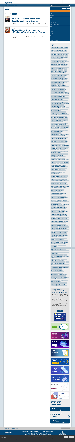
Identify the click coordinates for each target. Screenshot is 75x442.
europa (67, 264)
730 (68, 95)
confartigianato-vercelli (63, 215)
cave (64, 156)
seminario (59, 100)
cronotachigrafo (61, 117)
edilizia (58, 74)
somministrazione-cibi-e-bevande (56, 267)
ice (61, 99)
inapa (65, 75)
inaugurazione (53, 219)
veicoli (58, 163)
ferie (52, 79)
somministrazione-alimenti (63, 141)
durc (66, 113)
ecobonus (66, 74)
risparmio (63, 144)
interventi (55, 187)
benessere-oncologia (62, 264)
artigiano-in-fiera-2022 (55, 170)
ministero (52, 226)
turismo (56, 226)
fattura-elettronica (61, 104)
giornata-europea (54, 261)
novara (62, 65)
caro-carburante (58, 107)
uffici (52, 96)
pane (52, 147)
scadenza (52, 145)
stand (58, 149)
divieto (67, 159)
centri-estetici (66, 98)
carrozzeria (60, 187)
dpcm (65, 67)
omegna (62, 280)
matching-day (53, 225)
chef (60, 231)
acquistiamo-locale (64, 233)
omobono (64, 208)
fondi (52, 281)
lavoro (65, 65)
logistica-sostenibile (65, 217)
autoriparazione (56, 51)
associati (64, 187)
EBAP (52, 35)
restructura (53, 137)
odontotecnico (66, 161)
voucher (65, 69)
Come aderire (60, 310)
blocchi (58, 231)
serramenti (61, 75)
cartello (54, 243)
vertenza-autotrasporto (63, 142)
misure (61, 163)
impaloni (60, 124)
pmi (67, 102)
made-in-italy (66, 201)
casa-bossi (53, 161)
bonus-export (61, 226)
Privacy (63, 431)
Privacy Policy (54, 438)
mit (63, 235)
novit (57, 235)
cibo (51, 131)
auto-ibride (63, 210)
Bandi (52, 13)
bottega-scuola (53, 278)
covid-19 (63, 107)
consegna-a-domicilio (54, 201)
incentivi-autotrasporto (55, 193)
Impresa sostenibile (54, 40)
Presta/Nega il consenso (12, 439)
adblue (60, 165)
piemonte (60, 169)
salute (52, 121)
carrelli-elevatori (63, 259)
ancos (55, 54)
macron (52, 224)
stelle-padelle (53, 113)
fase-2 (67, 107)
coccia (63, 116)
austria (64, 204)
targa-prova (57, 127)
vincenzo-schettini (54, 285)
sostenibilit (53, 280)
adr (65, 116)
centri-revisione (64, 71)
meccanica (60, 156)
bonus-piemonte (57, 86)
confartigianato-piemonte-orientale (57, 48)
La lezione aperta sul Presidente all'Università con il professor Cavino (28, 31)
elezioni (52, 86)
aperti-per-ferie (53, 61)
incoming (66, 119)
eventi (62, 47)
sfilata (65, 254)
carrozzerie (59, 83)
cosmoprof (63, 249)
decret (63, 168)
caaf (64, 263)
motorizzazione (59, 200)
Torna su (63, 428)
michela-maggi (65, 267)
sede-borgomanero (60, 240)
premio (57, 280)
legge (64, 96)
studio (67, 147)
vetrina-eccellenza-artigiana (55, 102)
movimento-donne (54, 78)
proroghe (67, 134)
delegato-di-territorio (54, 156)
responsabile (63, 166)
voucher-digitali (62, 149)
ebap (57, 50)
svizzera (66, 109)
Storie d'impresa (54, 26)
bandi (52, 256)
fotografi (52, 71)
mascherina (53, 176)
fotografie (63, 211)
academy (56, 165)
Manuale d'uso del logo (62, 434)
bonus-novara (53, 218)
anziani (66, 238)
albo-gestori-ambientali (58, 256)
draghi (67, 266)
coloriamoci (66, 221)
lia (56, 198)
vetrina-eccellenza (54, 245)
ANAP (52, 33)
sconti (52, 235)
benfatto (61, 242)
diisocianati (53, 90)
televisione (53, 182)
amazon (58, 243)
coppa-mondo (63, 222)
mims (62, 176)
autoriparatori (53, 89)
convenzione (60, 68)
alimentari (55, 72)
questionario (63, 284)
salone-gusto (58, 284)
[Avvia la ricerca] (69, 5)
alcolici (64, 256)
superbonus (63, 85)
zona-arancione (65, 100)
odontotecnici (62, 53)
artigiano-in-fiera (58, 71)
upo (61, 74)
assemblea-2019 (65, 180)
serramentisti (57, 138)
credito (67, 103)
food (64, 169)
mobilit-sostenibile (60, 140)
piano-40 (65, 240)
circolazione (53, 126)
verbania (52, 169)
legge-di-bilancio (60, 190)
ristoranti (60, 274)
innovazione (66, 226)
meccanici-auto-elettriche (55, 282)
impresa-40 (60, 232)
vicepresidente (65, 154)
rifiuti (68, 61)
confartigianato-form (59, 161)
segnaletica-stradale (63, 197)
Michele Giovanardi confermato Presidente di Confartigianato (26, 19)
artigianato (67, 92)
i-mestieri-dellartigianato (63, 184)
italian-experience (54, 85)
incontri (59, 85)
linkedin (67, 127)
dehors (52, 208)
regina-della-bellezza (57, 249)
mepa (52, 141)
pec (54, 147)
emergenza (56, 117)
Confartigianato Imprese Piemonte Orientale (9, 2)
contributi (56, 57)
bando (63, 62)
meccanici (59, 145)
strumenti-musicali (64, 282)
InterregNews (53, 22)
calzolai (67, 81)
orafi (67, 130)
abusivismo (58, 95)
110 (68, 67)
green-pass (61, 57)
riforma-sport (53, 269)
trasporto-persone (60, 238)
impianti (62, 271)
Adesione (59, 2)
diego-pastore (53, 151)
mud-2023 (53, 232)
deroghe (52, 165)
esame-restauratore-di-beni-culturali (57, 254)
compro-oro (56, 162)
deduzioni (61, 138)
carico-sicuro (58, 126)
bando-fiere (64, 165)
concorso (60, 148)
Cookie (63, 432)
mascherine (64, 72)
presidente (14, 13)
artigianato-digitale (54, 259)
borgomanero (63, 102)
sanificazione (59, 194)
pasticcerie (56, 124)
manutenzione (53, 240)
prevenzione (61, 260)
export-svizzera (64, 231)
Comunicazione (25, 2)
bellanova (56, 260)
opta (52, 217)
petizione (60, 123)
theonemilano (57, 166)
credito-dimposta (64, 120)
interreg (52, 93)
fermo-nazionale (53, 271)
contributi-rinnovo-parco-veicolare (56, 273)
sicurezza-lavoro (56, 109)
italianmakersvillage (54, 186)
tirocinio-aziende (53, 172)
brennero (52, 116)
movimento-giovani (54, 277)
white (56, 130)
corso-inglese (53, 207)
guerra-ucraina (53, 200)
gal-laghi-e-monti (54, 236)
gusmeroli (56, 180)
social (59, 285)
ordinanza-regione (63, 193)
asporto (62, 175)
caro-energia (66, 162)
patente (59, 271)
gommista (52, 284)
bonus (59, 64)
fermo (64, 81)
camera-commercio (57, 79)
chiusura (60, 103)
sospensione (61, 224)
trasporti (65, 51)
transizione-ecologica (54, 274)
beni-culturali (60, 172)
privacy (65, 50)
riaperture (59, 208)
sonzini (52, 197)
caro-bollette (61, 277)
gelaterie (66, 175)
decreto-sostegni (60, 119)
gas (51, 149)
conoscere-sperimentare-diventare (57, 270)
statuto (52, 162)
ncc (57, 191)
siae (55, 74)
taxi (60, 62)
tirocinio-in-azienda (54, 264)
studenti (52, 257)
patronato (65, 64)
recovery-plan (53, 144)
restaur (66, 218)
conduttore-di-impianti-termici (56, 133)
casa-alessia (59, 144)
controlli (55, 208)
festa (52, 249)
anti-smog (60, 186)
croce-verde (58, 222)
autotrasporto (53, 47)
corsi (52, 88)
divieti (58, 266)
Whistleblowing (62, 433)
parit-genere (65, 148)
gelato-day (53, 250)
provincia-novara (61, 198)
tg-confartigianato (63, 128)
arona (57, 252)
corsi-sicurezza (53, 191)
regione (52, 119)
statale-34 (63, 159)
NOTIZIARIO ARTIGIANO (55, 403)
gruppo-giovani (59, 269)
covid (54, 50)
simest (61, 137)
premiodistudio (53, 163)
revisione (60, 60)
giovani (61, 81)
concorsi (52, 130)
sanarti (58, 62)
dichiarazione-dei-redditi (55, 134)
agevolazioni (59, 135)
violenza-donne (63, 95)
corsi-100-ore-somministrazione (56, 204)
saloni (52, 187)
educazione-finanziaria (61, 130)
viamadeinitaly (62, 205)
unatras (52, 62)
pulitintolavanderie (57, 88)
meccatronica (65, 54)
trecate (59, 159)
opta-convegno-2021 (61, 261)
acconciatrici (53, 229)
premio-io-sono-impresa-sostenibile (57, 155)
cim (51, 243)
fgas (56, 145)
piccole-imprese (56, 131)
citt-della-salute (64, 179)
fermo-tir (52, 203)
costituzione (67, 229)
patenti (63, 93)
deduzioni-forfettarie (54, 184)
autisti (62, 64)
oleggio (52, 179)
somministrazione (59, 58)
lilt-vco (67, 204)
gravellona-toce (53, 194)
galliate (65, 140)
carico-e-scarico (53, 246)
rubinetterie (66, 242)
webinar (61, 51)
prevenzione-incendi (60, 219)
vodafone (52, 92)
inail (58, 69)
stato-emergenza (64, 225)
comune (65, 207)
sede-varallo (58, 176)
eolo (54, 231)
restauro (65, 68)
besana (57, 142)
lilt (65, 61)
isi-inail (58, 278)
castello (58, 65)
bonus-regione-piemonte (55, 196)
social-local (62, 214)
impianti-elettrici (58, 203)
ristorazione (66, 151)
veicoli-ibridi (53, 148)
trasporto (58, 47)
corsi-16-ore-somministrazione (56, 154)
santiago (56, 224)
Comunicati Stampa (55, 17)
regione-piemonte (54, 64)
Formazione (40, 2)
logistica (52, 55)
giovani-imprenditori (60, 61)
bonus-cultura (53, 266)
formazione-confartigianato (55, 175)
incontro (63, 113)
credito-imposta (63, 79)
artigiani (58, 89)
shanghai (62, 212)
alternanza (57, 242)
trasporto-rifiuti (53, 168)
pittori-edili (58, 229)
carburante (65, 200)
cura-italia (52, 152)
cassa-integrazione (61, 92)
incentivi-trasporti (63, 183)
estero (52, 212)
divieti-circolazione (54, 100)
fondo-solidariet (58, 217)
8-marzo (66, 280)
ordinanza (58, 168)
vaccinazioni (61, 201)
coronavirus (61, 50)
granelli (59, 72)
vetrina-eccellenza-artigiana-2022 (56, 228)
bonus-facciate (53, 205)
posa (58, 197)
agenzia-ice (56, 141)
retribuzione (59, 225)
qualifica (52, 180)
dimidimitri (67, 93)
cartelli (56, 197)
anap (52, 50)
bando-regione (57, 99)
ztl (59, 280)
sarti (64, 137)
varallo (56, 119)
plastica (58, 207)
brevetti (59, 281)
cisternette (66, 252)
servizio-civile (53, 140)
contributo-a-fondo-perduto (55, 110)
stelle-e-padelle (58, 152)
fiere (65, 214)
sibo (54, 217)
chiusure (67, 261)
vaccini (62, 151)
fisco (52, 72)
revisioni (52, 127)
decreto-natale (58, 276)
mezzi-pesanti (65, 123)
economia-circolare (54, 98)
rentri (52, 117)
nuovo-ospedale (53, 238)
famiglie (66, 235)
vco (64, 127)
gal (58, 128)
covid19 (60, 235)
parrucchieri (62, 109)
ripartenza (52, 242)
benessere (53, 76)
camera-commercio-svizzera (61, 177)
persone (62, 158)
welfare (62, 69)
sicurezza (64, 60)
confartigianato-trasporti (58, 96)
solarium (52, 260)
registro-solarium (54, 128)
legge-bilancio (63, 147)
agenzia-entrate (62, 170)
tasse (58, 214)
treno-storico (62, 134)
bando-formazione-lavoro (58, 263)
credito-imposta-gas (54, 189)
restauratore (60, 98)
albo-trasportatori (64, 285)
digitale (66, 117)
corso (52, 51)
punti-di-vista (66, 114)
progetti (52, 138)
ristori (52, 231)
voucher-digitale (63, 196)
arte (56, 281)
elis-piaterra (53, 222)
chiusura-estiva (56, 212)
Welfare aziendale (54, 38)
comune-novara (53, 65)
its (54, 235)
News (16, 5)
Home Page (6, 5)
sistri (56, 232)
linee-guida (59, 211)
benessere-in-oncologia (55, 81)
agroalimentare (59, 54)
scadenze (61, 207)
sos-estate (62, 76)
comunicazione (65, 163)
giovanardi (61, 121)
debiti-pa (52, 239)
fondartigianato (53, 83)
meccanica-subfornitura (55, 183)
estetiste (67, 53)
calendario (63, 135)
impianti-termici (63, 89)
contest (60, 180)
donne (57, 148)
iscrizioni (62, 229)
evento (52, 124)
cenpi (63, 83)
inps (57, 205)
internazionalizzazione (54, 120)
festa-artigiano (53, 177)
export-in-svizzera (57, 179)
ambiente (64, 124)
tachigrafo (55, 114)
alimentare (58, 147)
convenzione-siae (54, 190)
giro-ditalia (65, 274)
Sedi (64, 2)
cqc (54, 58)
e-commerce (63, 86)
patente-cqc (61, 67)
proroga (64, 90)
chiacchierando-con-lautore (55, 210)
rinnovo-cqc (56, 121)
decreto (52, 57)
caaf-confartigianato (60, 218)
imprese (52, 74)
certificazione (53, 198)
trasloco (67, 250)
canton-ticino (53, 135)
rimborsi (57, 182)
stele (66, 137)
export (52, 58)
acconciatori (66, 48)
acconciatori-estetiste (61, 245)
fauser (56, 239)
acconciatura (63, 276)
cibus (65, 168)
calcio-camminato (58, 93)
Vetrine (68, 2)
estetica (56, 116)
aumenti (58, 151)
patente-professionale (64, 126)
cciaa (65, 138)
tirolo (60, 191)
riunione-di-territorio (65, 145)
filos (67, 211)
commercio (63, 266)
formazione (66, 47)
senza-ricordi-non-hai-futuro (60, 250)
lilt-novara (52, 276)
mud (63, 74)
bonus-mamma (53, 214)
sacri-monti (66, 176)
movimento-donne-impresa (55, 82)
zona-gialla (53, 107)
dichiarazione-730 (54, 159)
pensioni (52, 166)
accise (58, 53)
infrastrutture (60, 114)
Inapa (52, 31)
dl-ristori (64, 228)
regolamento (59, 113)
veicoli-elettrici (53, 158)
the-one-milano (60, 236)
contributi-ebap (60, 239)
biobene (56, 68)
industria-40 (53, 173)
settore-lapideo (53, 211)
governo (60, 90)
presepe (65, 182)
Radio (52, 20)
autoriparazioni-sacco (58, 257)
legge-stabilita (60, 221)
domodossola (57, 233)
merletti (52, 68)
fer (60, 266)
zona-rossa (53, 252)
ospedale (57, 137)
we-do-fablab (62, 106)
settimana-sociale (54, 69)
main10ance (53, 95)
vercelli (66, 55)
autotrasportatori (54, 104)
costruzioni (61, 182)
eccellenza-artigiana (54, 103)
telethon (56, 253)
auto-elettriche (63, 82)
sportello (67, 256)
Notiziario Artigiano (55, 24)
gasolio (57, 75)
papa (59, 259)
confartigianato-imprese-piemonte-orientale (58, 111)
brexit (57, 90)
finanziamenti (56, 67)
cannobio (56, 169)
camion (60, 116)
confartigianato (53, 53)
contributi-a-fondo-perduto (62, 78)
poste (65, 224)
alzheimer (52, 99)
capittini (57, 173)
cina (63, 172)
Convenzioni (33, 2)
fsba (60, 120)
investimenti (53, 75)
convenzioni (57, 76)
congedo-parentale (54, 221)
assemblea (65, 57)
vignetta (64, 103)
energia (67, 86)
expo (52, 114)
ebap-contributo (63, 278)
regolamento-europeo (54, 215)
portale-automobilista (54, 123)
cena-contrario (61, 189)
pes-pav (61, 131)
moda (52, 54)
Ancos (52, 29)
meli (66, 166)
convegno (52, 233)
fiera (52, 67)
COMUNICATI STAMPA (56, 415)
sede (56, 92)
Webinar (52, 15)
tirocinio (54, 149)
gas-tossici (53, 142)
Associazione (47, 2)
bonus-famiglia (61, 252)
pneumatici (62, 88)
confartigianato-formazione (59, 55)
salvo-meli (58, 158)
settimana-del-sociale (54, 60)
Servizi (53, 2)
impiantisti (61, 162)
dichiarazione (66, 219)
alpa (51, 109)
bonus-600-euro (66, 186)
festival (61, 127)
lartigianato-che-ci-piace (55, 106)
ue (54, 281)
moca (52, 263)
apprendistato (63, 243)
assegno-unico (66, 277)
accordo (52, 253)
